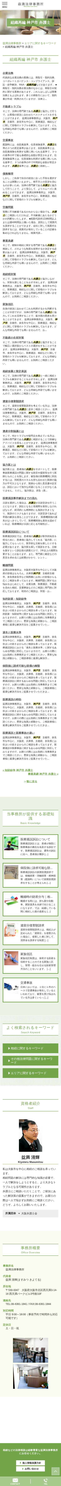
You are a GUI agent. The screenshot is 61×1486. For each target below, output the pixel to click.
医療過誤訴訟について (16, 531)
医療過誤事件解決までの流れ (20, 498)
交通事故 (8, 140)
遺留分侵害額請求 (13, 401)
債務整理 (8, 173)
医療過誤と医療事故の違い (19, 732)
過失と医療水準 (12, 632)
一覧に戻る (30, 781)
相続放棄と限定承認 (15, 371)
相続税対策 (9, 274)
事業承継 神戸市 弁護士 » (43, 773)
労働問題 (8, 207)
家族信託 (8, 304)
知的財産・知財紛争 (15, 598)
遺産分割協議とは (13, 431)
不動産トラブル (12, 106)
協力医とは (9, 464)
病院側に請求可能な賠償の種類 (21, 665)
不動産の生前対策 (13, 337)
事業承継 (8, 240)
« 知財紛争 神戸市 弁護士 (18, 770)
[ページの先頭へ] (55, 1471)
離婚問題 (8, 565)
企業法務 (8, 73)
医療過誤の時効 (12, 699)
